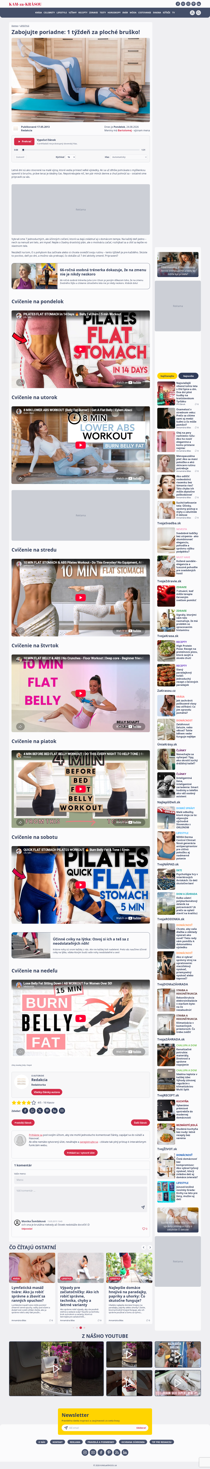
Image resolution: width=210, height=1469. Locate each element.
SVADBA (157, 12)
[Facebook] (178, 4)
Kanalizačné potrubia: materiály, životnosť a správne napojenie (183, 1057)
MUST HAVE (183, 557)
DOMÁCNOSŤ (184, 925)
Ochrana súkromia (133, 1442)
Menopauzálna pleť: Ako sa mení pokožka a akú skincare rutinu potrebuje (187, 462)
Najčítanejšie (167, 376)
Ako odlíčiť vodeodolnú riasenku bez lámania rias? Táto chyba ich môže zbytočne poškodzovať (185, 485)
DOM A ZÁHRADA (186, 894)
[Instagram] (188, 4)
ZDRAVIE (93, 12)
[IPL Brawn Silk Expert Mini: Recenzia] (178, 1383)
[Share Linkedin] (55, 1111)
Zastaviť (20, 157)
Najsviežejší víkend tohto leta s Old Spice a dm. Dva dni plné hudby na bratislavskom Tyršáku (187, 392)
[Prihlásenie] (192, 12)
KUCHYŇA (182, 1101)
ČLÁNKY (181, 750)
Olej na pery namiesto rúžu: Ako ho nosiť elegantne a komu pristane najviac (185, 440)
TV (173, 12)
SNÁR (125, 12)
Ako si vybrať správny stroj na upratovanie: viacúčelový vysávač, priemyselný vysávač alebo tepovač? (186, 967)
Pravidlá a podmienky (101, 1442)
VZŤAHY (73, 12)
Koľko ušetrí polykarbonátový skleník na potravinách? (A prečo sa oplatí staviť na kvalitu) (186, 905)
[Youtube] (183, 4)
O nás (41, 1442)
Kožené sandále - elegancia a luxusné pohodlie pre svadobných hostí (187, 567)
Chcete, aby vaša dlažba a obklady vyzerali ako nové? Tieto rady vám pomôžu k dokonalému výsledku (186, 938)
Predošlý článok (23, 1122)
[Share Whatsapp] (32, 1111)
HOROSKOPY (114, 12)
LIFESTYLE (62, 12)
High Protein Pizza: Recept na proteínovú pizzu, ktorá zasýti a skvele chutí (187, 652)
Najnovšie (188, 376)
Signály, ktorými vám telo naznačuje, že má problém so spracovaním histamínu (187, 622)
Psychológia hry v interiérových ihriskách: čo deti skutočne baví (187, 879)
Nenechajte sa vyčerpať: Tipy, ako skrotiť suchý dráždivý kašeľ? (187, 759)
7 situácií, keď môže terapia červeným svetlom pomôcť (186, 595)
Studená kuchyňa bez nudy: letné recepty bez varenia (187, 1133)
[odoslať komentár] (143, 1207)
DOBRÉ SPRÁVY (185, 808)
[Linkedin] (199, 4)
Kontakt (58, 1442)
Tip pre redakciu (162, 1442)
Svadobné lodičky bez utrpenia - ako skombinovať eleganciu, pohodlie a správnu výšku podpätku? (187, 542)
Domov (15, 26)
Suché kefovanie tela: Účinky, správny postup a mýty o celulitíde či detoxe (187, 508)
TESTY (103, 12)
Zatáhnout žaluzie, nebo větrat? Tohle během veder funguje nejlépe (186, 730)
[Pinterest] (193, 4)
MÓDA (133, 12)
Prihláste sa (35, 1135)
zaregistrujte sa (89, 1142)
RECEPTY (82, 12)
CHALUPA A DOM (186, 1045)
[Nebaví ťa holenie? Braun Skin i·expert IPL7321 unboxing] (129, 1383)
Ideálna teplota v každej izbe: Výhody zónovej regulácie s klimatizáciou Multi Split (186, 1082)
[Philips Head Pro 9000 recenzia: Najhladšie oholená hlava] (178, 1354)
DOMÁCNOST (184, 720)
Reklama (75, 1442)
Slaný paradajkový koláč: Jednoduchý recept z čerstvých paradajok (187, 677)
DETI (179, 870)
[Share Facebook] (25, 1111)
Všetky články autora (47, 1092)
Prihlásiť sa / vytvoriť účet (81, 1152)
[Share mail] (62, 1111)
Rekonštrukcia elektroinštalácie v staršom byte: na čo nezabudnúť (186, 1003)
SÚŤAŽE (166, 12)
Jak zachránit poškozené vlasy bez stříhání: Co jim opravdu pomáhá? (186, 706)
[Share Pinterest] (47, 1111)
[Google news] (117, 1452)
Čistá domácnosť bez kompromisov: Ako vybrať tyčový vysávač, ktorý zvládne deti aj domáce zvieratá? (187, 1168)
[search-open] (198, 12)
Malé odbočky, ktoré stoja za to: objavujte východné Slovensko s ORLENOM (186, 820)
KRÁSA (38, 12)
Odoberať (141, 1428)
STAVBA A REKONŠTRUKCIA (186, 992)
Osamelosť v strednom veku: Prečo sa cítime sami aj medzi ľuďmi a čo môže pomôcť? (186, 417)
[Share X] (40, 1111)
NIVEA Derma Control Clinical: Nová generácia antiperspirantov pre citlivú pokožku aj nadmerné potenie (186, 848)
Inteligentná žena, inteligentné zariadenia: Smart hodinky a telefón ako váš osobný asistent (187, 787)
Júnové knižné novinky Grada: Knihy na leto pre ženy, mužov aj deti (186, 1193)
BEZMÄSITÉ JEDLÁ (187, 1125)
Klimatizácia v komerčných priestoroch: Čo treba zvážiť (185, 1027)
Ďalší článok (140, 1122)
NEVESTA (181, 529)
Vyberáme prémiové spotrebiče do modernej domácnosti (184, 1111)
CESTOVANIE (144, 12)
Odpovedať (27, 1229)
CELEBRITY (49, 12)
